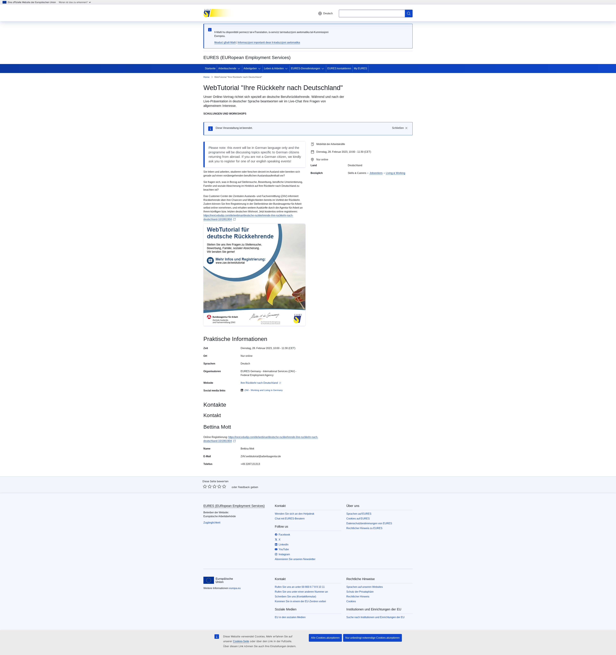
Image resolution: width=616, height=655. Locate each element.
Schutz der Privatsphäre (360, 591)
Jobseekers (376, 173)
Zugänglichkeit (211, 522)
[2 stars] (207, 486)
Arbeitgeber (250, 68)
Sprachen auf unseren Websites (364, 587)
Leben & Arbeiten (274, 68)
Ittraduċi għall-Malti (225, 42)
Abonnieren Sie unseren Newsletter (295, 559)
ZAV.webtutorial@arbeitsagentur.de (261, 456)
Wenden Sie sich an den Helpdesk (294, 513)
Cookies (351, 601)
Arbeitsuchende (227, 68)
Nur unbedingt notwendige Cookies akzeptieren (372, 637)
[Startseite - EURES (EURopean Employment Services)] (219, 12)
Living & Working (395, 173)
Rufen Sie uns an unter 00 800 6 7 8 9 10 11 (300, 587)
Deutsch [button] (328, 13)
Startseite (210, 68)
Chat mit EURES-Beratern (290, 518)
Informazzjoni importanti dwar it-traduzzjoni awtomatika (269, 42)
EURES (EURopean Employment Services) (234, 506)
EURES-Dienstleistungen (305, 68)
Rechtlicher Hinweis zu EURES (364, 528)
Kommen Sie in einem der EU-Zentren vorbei (300, 601)
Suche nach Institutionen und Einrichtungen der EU (375, 617)
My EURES (360, 68)
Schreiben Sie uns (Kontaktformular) (295, 596)
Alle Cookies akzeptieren (325, 637)
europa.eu (235, 588)
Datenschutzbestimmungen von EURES (369, 523)
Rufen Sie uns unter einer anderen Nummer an (301, 591)
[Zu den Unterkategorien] (239, 68)
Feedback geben (248, 487)
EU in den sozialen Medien (290, 617)
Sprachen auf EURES (358, 513)
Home (206, 77)
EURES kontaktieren (339, 68)
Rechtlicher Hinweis (357, 596)
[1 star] (204, 486)
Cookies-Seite (241, 641)
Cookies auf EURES (358, 518)
